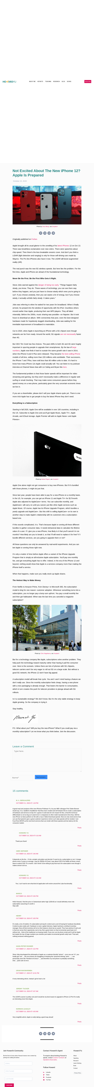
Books (69, 81)
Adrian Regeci (45, 479)
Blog (63, 81)
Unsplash (55, 226)
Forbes (34, 239)
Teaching (48, 81)
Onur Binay (45, 226)
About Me (32, 81)
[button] (87, 81)
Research (56, 81)
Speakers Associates (50, 1060)
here (65, 367)
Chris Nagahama (45, 653)
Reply (79, 827)
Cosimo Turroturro (59, 1057)
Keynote (40, 81)
